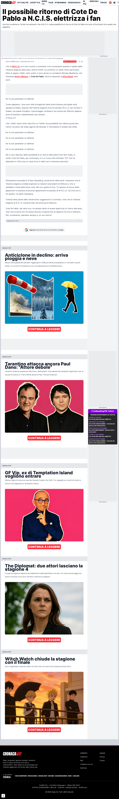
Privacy (102, 757)
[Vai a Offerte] (110, 3)
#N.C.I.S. (16, 66)
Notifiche (83, 768)
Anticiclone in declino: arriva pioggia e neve (36, 256)
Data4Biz (51, 776)
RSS (81, 760)
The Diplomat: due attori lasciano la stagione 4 (44, 567)
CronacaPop (42, 776)
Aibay (70, 776)
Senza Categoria (70, 61)
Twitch (111, 411)
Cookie (102, 760)
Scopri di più (59, 58)
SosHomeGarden (61, 776)
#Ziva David (68, 76)
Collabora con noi (86, 764)
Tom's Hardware (21, 776)
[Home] (8, 2)
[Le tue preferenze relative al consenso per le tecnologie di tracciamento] (3, 796)
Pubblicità (83, 757)
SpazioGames (32, 776)
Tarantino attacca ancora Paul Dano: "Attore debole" (37, 365)
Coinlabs (76, 776)
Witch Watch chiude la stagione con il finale (40, 660)
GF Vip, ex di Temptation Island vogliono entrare (39, 474)
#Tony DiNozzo (21, 76)
